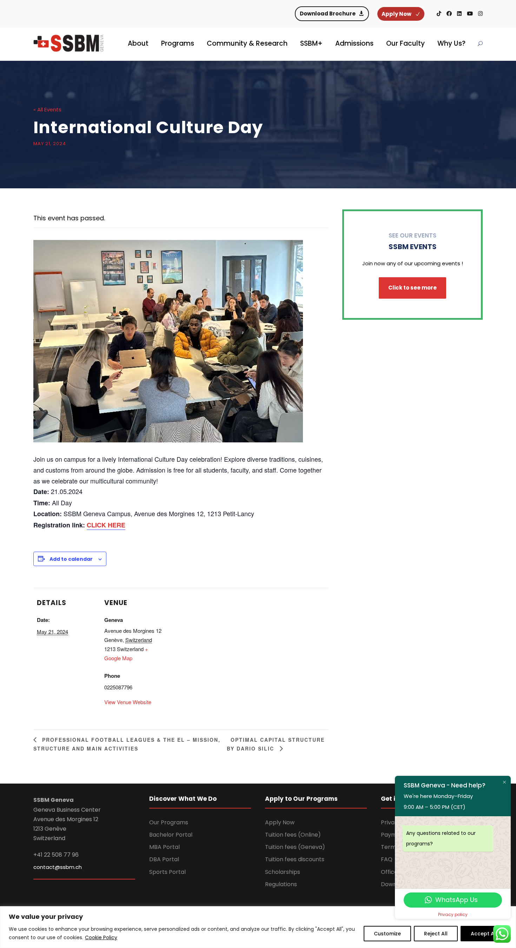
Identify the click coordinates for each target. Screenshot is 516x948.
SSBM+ (311, 43)
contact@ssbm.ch (57, 867)
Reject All (436, 933)
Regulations (281, 884)
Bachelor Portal (170, 835)
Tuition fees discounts (294, 859)
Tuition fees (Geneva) (295, 847)
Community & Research (247, 43)
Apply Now (280, 822)
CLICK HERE (106, 525)
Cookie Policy (101, 937)
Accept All (484, 933)
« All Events (47, 109)
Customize (387, 933)
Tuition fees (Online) (293, 835)
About (138, 43)
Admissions (354, 43)
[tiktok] (439, 13)
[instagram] (480, 13)
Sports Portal (167, 872)
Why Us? (451, 43)
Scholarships (282, 872)
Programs (177, 43)
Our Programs (168, 822)
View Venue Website (127, 702)
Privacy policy (453, 914)
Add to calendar (71, 559)
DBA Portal (164, 859)
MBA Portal (164, 847)
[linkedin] (459, 13)
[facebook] (449, 13)
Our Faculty (405, 43)
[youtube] (470, 13)
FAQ (386, 859)
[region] (258, 927)
